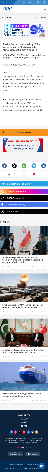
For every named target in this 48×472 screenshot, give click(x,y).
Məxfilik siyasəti (33, 464)
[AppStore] (32, 454)
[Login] (44, 2)
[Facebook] (11, 432)
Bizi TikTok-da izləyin (15, 198)
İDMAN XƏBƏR (24, 132)
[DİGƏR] (44, 9)
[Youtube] (24, 432)
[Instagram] (15, 432)
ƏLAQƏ (24, 419)
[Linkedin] (32, 432)
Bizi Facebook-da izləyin (16, 205)
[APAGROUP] (24, 447)
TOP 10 (24, 426)
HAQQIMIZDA (24, 415)
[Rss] (36, 432)
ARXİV (24, 422)
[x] (19, 432)
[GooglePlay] (15, 454)
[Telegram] (28, 432)
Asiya (43, 17)
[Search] (38, 3)
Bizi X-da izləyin (13, 211)
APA (5, 72)
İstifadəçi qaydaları (16, 464)
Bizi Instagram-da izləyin (16, 191)
